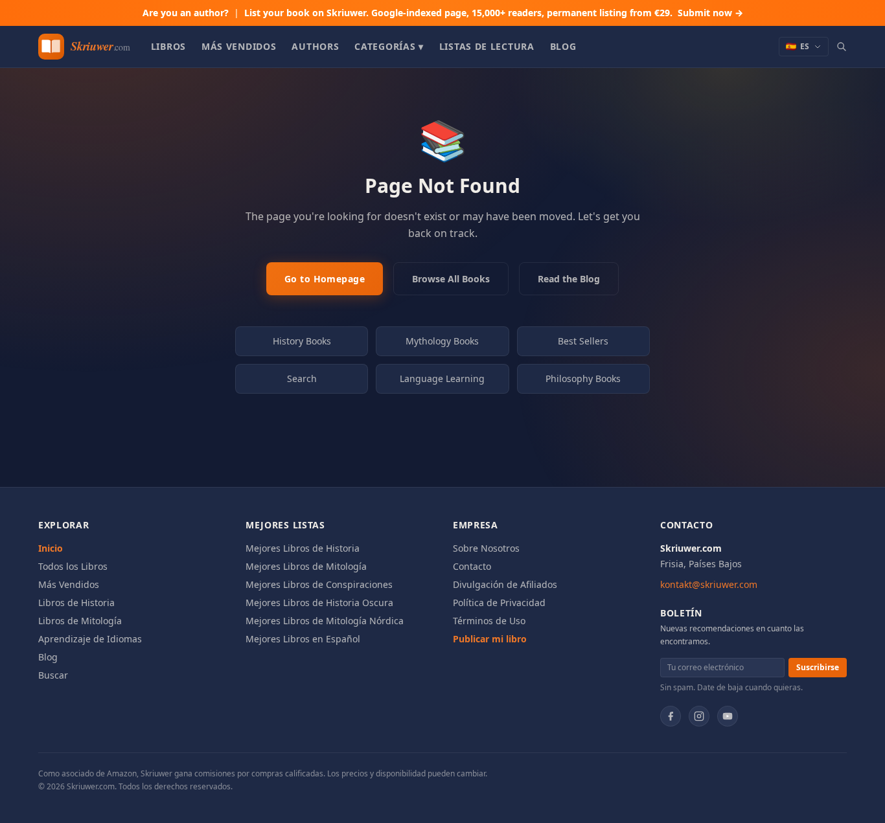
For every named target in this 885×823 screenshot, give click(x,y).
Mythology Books (442, 341)
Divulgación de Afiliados (505, 584)
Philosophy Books (583, 378)
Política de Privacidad (499, 602)
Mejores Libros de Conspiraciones (319, 584)
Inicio (50, 548)
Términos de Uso (489, 620)
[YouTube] (727, 716)
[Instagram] (699, 716)
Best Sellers (583, 341)
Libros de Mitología (80, 620)
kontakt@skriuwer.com (708, 584)
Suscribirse (817, 667)
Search (302, 378)
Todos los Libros (73, 566)
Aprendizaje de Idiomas (90, 639)
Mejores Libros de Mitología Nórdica (325, 620)
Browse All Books (451, 279)
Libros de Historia (76, 602)
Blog (563, 46)
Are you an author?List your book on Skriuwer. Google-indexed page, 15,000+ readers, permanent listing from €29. (443, 12)
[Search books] (841, 46)
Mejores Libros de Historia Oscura (319, 602)
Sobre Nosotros (486, 548)
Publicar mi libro (490, 639)
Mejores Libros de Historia (303, 548)
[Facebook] (670, 716)
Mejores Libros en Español (303, 639)
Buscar (53, 675)
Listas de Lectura (486, 46)
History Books (302, 341)
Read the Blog (569, 279)
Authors (315, 46)
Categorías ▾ (388, 46)
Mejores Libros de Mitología (306, 566)
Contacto (472, 566)
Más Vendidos (238, 46)
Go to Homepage (324, 279)
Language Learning (442, 378)
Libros (168, 46)
